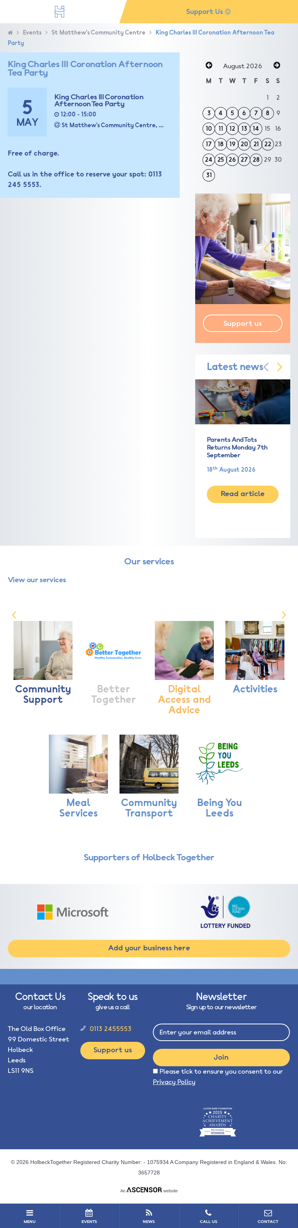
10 (209, 128)
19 (232, 144)
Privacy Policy (174, 1082)
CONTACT (268, 1221)
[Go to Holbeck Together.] (10, 32)
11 (220, 128)
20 (244, 144)
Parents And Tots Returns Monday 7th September (237, 447)
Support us (243, 323)
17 (209, 144)
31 (209, 175)
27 (244, 159)
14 (256, 128)
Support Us (205, 12)
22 (267, 144)
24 (209, 159)
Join (221, 1057)
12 (232, 128)
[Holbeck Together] (59, 11)
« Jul (209, 66)
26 (232, 159)
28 (256, 159)
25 (220, 159)
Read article (243, 493)
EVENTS (89, 1221)
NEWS (149, 1221)
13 (244, 128)
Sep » (276, 66)
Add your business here (149, 948)
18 (221, 144)
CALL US (208, 1221)
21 (256, 144)
